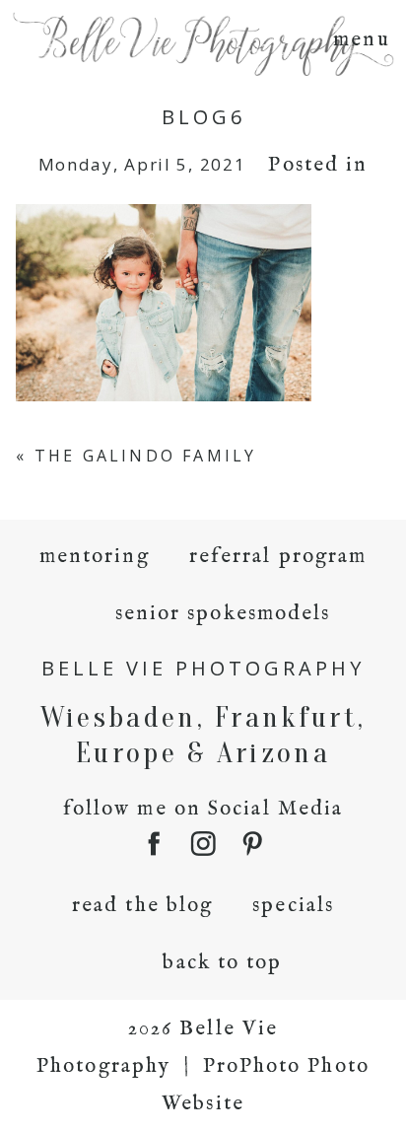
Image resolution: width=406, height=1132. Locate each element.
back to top (222, 963)
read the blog (142, 905)
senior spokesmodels (223, 614)
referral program (278, 556)
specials (293, 905)
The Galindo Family (145, 455)
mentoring (94, 556)
